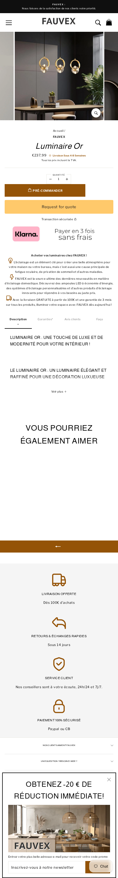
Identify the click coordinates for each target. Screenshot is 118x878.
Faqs (99, 319)
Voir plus (57, 391)
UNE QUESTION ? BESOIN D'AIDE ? (59, 761)
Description (18, 319)
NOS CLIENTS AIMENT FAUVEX (59, 745)
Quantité (59, 175)
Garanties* (45, 319)
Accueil (58, 131)
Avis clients (72, 319)
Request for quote (59, 206)
